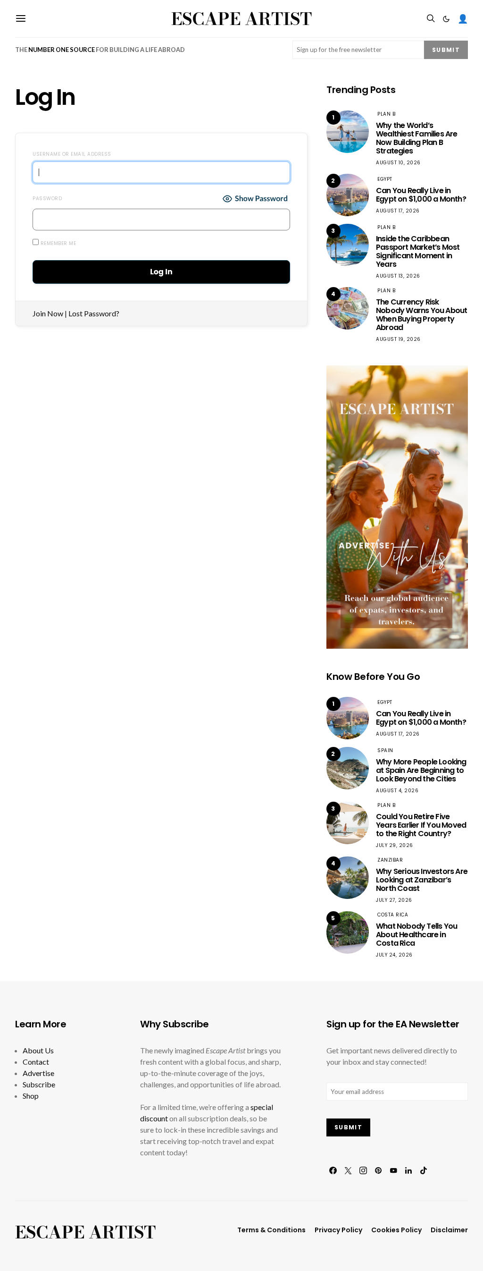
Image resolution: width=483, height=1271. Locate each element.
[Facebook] (333, 1170)
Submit (446, 50)
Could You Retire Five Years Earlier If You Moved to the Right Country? (421, 825)
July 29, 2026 (394, 845)
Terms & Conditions (271, 1230)
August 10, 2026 (398, 162)
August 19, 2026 (398, 339)
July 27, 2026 (394, 900)
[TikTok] (423, 1170)
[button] (446, 19)
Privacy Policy (338, 1230)
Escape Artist (241, 19)
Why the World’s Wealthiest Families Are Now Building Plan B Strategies (417, 138)
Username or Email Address (72, 154)
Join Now (48, 313)
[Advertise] (397, 505)
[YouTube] (393, 1170)
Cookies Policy (396, 1230)
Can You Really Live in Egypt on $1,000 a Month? (421, 194)
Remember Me (57, 243)
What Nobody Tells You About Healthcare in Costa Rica (416, 935)
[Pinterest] (378, 1170)
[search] (430, 18)
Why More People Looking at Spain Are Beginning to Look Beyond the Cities (421, 770)
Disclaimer (449, 1230)
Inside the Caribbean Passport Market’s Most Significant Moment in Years (417, 251)
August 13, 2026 (398, 276)
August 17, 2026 (398, 210)
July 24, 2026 (394, 954)
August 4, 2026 (397, 790)
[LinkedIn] (408, 1170)
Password (47, 198)
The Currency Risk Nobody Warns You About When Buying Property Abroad (421, 315)
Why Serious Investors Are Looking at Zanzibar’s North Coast (421, 880)
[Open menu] (20, 19)
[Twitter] (348, 1170)
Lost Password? (93, 313)
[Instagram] (363, 1170)
